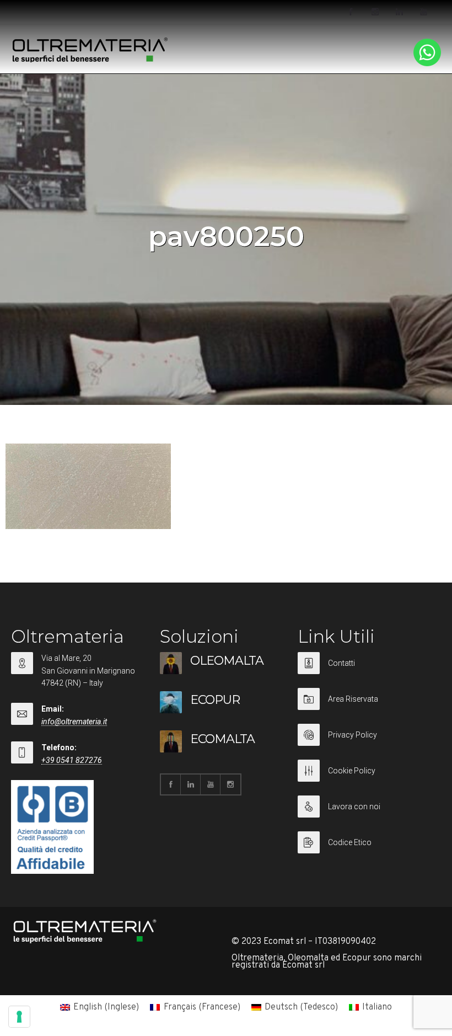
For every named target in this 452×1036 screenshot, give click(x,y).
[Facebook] (350, 12)
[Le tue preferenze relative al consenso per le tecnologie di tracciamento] (19, 1016)
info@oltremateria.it (74, 721)
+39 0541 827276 (71, 760)
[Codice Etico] (366, 842)
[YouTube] (423, 12)
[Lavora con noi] (366, 813)
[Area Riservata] (366, 706)
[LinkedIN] (399, 12)
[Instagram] (375, 12)
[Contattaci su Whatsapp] (427, 64)
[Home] (90, 60)
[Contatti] (366, 670)
